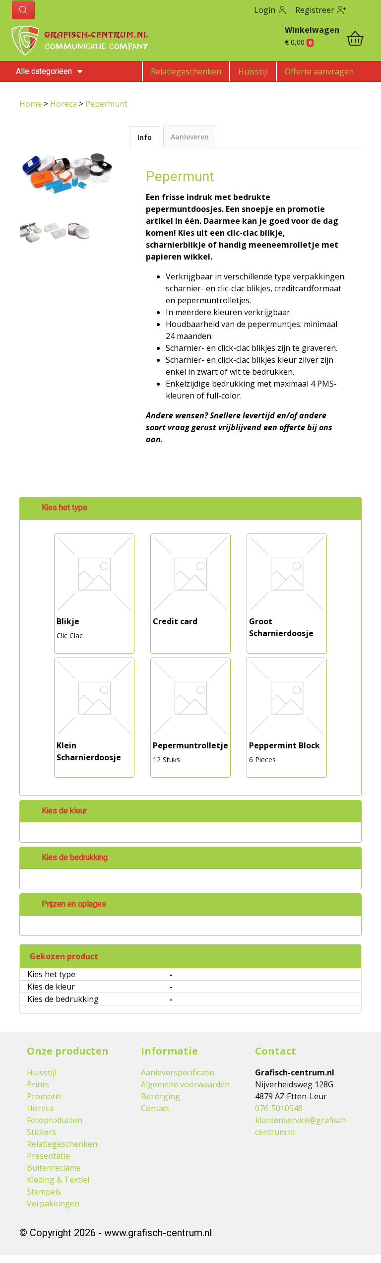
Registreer (315, 9)
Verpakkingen (53, 1203)
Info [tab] (144, 137)
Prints (38, 1084)
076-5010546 (279, 1108)
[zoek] (23, 9)
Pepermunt (106, 103)
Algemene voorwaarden (185, 1084)
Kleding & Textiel (58, 1179)
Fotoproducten (54, 1120)
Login (265, 9)
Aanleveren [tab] (190, 136)
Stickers (41, 1132)
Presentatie (48, 1155)
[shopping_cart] (355, 39)
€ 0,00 (298, 42)
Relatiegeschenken (186, 71)
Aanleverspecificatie (177, 1072)
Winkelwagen (312, 29)
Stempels (44, 1191)
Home (31, 103)
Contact (155, 1108)
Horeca (64, 103)
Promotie (44, 1096)
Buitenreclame (54, 1167)
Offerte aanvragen (319, 71)
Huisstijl (253, 71)
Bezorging (160, 1096)
